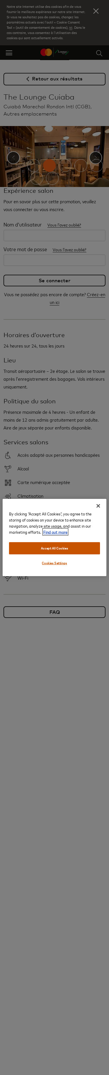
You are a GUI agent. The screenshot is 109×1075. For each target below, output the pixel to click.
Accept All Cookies (54, 548)
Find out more (55, 532)
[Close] (98, 505)
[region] (54, 537)
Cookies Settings (54, 563)
